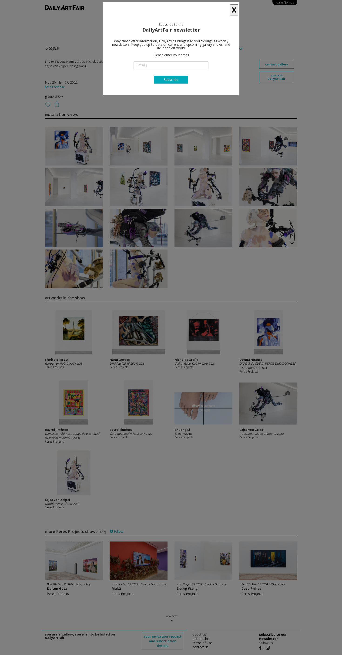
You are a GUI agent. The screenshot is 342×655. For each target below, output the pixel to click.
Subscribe (171, 79)
